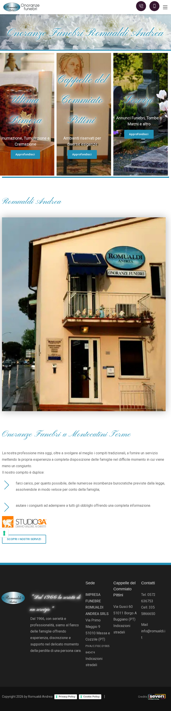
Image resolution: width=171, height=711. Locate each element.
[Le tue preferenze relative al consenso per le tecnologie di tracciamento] (4, 533)
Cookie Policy (91, 696)
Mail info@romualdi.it (153, 631)
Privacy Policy (67, 696)
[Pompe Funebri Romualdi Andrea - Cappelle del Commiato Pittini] (21, 6)
